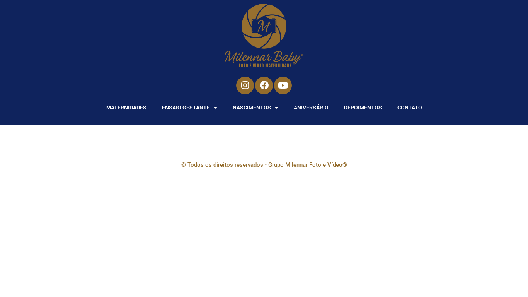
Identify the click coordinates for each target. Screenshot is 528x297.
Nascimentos (252, 107)
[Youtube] (283, 85)
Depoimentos (363, 107)
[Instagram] (245, 85)
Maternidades (126, 107)
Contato (409, 107)
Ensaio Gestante (186, 107)
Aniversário (311, 107)
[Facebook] (264, 85)
